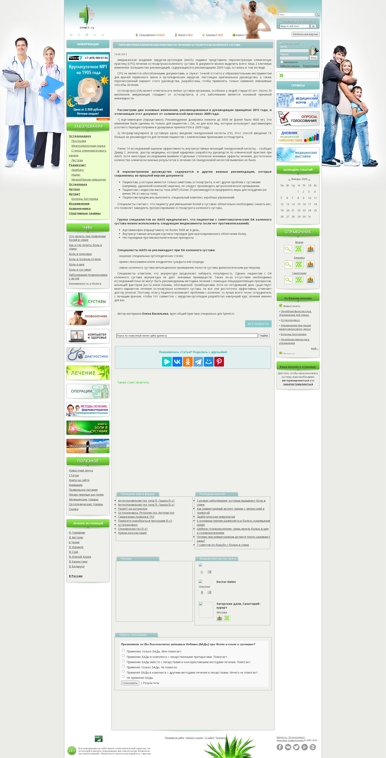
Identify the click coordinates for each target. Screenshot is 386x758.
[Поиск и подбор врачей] (288, 252)
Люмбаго (77, 170)
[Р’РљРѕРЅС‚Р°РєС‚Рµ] (177, 362)
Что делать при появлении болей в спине (87, 238)
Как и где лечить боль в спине (85, 247)
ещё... (314, 348)
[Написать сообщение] (209, 574)
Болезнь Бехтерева (84, 199)
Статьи (74, 475)
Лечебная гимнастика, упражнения (294, 341)
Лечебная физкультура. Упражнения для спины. (295, 313)
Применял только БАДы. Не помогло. (152, 667)
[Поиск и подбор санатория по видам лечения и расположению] (288, 283)
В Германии (77, 532)
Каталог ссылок (194, 737)
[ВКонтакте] (288, 749)
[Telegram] (198, 362)
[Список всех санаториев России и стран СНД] (299, 283)
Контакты (221, 737)
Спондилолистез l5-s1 (133, 529)
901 (249, 34)
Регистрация (311, 66)
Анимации (75, 485)
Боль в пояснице (80, 254)
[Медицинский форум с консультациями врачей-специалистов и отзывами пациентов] (298, 106)
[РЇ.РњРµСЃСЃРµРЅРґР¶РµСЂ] (167, 362)
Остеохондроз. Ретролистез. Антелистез (146, 513)
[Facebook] (280, 749)
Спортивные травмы (85, 213)
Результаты (151, 683)
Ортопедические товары (86, 504)
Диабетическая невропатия (216, 517)
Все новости (258, 324)
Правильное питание (83, 490)
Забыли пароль (290, 66)
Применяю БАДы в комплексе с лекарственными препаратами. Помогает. (177, 657)
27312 (161, 34)
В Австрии (76, 537)
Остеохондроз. (290, 320)
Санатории (299, 273)
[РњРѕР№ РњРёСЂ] (209, 362)
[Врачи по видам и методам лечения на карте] (311, 252)
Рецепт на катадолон (132, 508)
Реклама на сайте (174, 737)
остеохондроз (128, 525)
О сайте (209, 737)
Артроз (74, 189)
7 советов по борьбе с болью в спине (223, 545)
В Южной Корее (80, 557)
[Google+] (304, 749)
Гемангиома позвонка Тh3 (136, 517)
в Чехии (74, 542)
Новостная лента (81, 470)
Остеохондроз (80, 136)
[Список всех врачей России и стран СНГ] (299, 252)
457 (220, 34)
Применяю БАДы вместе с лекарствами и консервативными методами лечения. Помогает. (189, 662)
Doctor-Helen (226, 582)
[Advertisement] (193, 433)
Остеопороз (78, 184)
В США (73, 552)
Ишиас (75, 175)
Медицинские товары (83, 499)
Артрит (74, 194)
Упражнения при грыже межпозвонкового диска (295, 327)
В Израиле (76, 547)
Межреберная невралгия (88, 179)
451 (190, 34)
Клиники (211, 34)
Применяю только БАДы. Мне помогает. (154, 651)
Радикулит (77, 165)
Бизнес (240, 34)
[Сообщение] (209, 594)
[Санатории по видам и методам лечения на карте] (310, 283)
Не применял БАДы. (140, 678)
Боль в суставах (80, 269)
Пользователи (147, 34)
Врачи (181, 34)
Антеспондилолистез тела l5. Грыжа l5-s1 (146, 500)
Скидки (73, 509)
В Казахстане (78, 561)
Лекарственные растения (86, 494)
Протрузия (78, 141)
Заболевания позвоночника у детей (88, 276)
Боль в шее (76, 264)
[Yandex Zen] (313, 749)
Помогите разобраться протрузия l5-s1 (145, 521)
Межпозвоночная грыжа (88, 146)
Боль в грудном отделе (85, 259)
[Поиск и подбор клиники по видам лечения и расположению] (288, 267)
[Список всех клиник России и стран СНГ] (299, 267)
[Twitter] (296, 749)
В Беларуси (76, 566)
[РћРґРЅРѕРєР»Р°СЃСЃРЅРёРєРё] (188, 362)
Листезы (77, 160)
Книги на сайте (79, 480)
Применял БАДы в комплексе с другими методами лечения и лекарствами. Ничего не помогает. (192, 672)
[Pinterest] (219, 362)
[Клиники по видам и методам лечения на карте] (310, 267)
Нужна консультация (132, 533)
